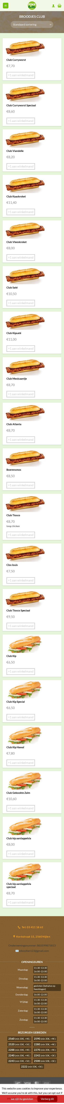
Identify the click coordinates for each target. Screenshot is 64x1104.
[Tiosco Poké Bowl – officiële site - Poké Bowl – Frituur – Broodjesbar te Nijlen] (32, 5)
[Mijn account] (53, 5)
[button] (5, 5)
